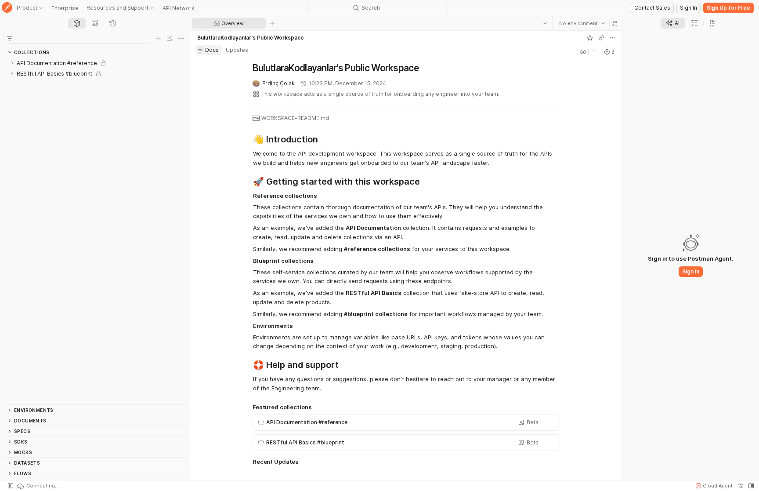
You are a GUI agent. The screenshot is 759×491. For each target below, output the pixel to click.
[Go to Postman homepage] (7, 8)
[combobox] (581, 23)
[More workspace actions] (612, 37)
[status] (37, 485)
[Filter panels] (9, 38)
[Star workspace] (589, 37)
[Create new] (158, 38)
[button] (614, 23)
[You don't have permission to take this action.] (272, 23)
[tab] (77, 23)
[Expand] (12, 62)
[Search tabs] (544, 23)
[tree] (95, 231)
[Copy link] (600, 37)
